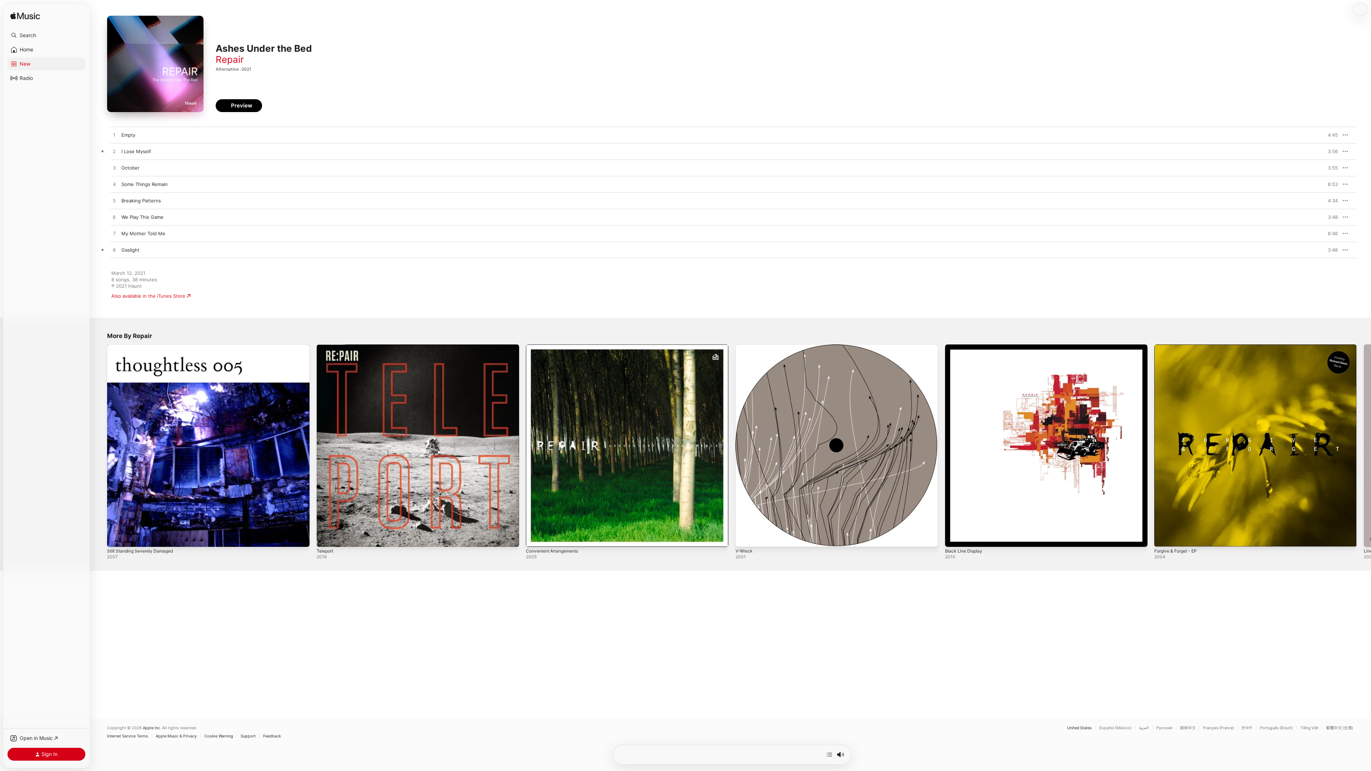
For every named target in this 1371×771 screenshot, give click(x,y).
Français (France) (1218, 728)
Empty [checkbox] (128, 135)
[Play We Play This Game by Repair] (114, 217)
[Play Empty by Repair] (114, 135)
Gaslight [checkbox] (130, 250)
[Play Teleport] (325, 538)
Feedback (272, 736)
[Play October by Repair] (114, 168)
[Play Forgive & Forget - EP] (1163, 538)
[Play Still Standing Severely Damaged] (116, 538)
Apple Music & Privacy (176, 736)
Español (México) (1115, 728)
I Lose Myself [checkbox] (136, 151)
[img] (25, 16)
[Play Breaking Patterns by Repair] (114, 201)
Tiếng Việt (1309, 728)
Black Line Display (964, 347)
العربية (1144, 728)
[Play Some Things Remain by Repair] (114, 184)
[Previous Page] (100, 445)
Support (248, 736)
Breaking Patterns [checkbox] (141, 200)
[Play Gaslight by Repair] (114, 250)
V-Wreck (744, 347)
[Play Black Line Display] (954, 538)
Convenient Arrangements (555, 347)
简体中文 (1188, 728)
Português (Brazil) (1276, 728)
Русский (1164, 728)
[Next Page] (1364, 445)
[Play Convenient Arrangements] (534, 538)
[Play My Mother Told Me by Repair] (114, 234)
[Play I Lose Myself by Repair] (114, 151)
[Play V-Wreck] (744, 538)
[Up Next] (829, 755)
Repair (230, 59)
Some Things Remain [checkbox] (144, 184)
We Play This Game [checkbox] (142, 217)
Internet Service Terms (127, 736)
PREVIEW (1330, 135)
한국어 (1247, 728)
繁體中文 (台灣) (1339, 728)
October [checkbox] (130, 168)
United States (1079, 728)
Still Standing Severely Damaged (143, 347)
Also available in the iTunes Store (148, 296)
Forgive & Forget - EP (1178, 347)
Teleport (326, 347)
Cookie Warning (218, 736)
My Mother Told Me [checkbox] (143, 233)
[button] (46, 35)
